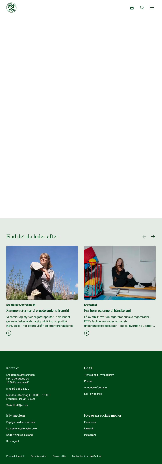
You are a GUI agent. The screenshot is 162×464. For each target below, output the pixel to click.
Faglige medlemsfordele (20, 422)
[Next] (153, 236)
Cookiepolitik (59, 456)
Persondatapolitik (15, 456)
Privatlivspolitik (38, 456)
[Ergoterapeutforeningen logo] (11, 8)
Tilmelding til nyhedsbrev (99, 374)
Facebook (90, 422)
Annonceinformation (96, 387)
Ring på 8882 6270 (17, 388)
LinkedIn (89, 428)
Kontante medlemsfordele (21, 428)
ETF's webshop (93, 393)
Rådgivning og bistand (19, 434)
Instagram (90, 434)
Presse (88, 381)
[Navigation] (152, 7)
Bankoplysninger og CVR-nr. (87, 456)
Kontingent (12, 441)
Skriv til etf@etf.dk (17, 405)
